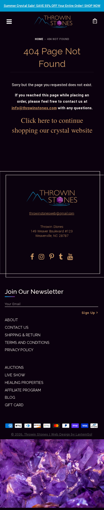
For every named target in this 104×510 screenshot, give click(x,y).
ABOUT (11, 320)
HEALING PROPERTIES (24, 382)
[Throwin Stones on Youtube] (70, 256)
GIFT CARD (14, 405)
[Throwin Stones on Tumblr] (61, 256)
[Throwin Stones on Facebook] (32, 256)
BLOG (10, 397)
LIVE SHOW (15, 375)
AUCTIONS (14, 367)
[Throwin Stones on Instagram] (41, 256)
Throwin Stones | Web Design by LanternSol (58, 434)
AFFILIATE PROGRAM (23, 390)
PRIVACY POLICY (19, 350)
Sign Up (88, 312)
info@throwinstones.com (34, 108)
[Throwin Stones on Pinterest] (51, 256)
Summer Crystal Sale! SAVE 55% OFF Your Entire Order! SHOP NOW (52, 6)
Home (39, 39)
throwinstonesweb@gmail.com (51, 213)
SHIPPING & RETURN (22, 335)
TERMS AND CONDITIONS (27, 342)
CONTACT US (17, 327)
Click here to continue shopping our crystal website (52, 125)
